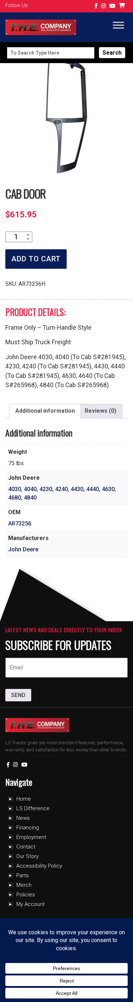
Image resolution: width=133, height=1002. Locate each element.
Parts (22, 875)
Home (23, 799)
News (23, 818)
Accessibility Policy (39, 866)
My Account (30, 904)
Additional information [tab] (45, 410)
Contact (25, 847)
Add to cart (36, 259)
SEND (18, 695)
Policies (25, 894)
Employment (31, 837)
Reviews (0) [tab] (100, 410)
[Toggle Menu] (118, 25)
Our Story (27, 856)
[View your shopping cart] (123, 6)
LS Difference (33, 808)
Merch (24, 885)
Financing (27, 827)
